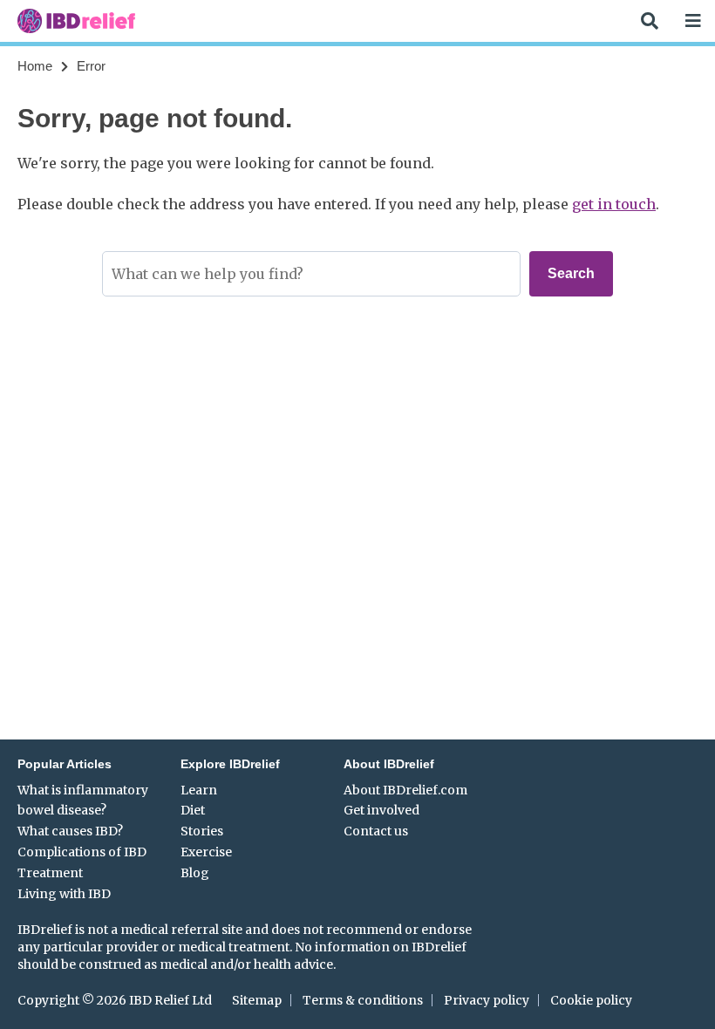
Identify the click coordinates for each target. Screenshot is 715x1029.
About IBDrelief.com (405, 790)
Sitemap (257, 1000)
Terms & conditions (363, 1000)
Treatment (50, 873)
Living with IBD (64, 894)
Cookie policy (591, 1000)
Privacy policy (486, 1000)
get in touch (614, 204)
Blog (194, 873)
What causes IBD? (70, 831)
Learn (198, 790)
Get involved (381, 810)
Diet (192, 810)
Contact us (376, 831)
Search (571, 273)
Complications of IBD (81, 852)
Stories (201, 831)
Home (34, 65)
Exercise (206, 852)
